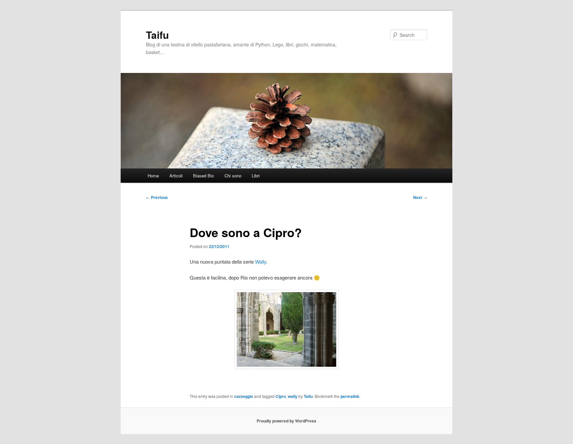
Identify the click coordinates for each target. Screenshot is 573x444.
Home (153, 175)
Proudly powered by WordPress (286, 421)
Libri (256, 175)
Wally (260, 261)
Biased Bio (203, 175)
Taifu (157, 35)
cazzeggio (243, 396)
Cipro (281, 396)
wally (292, 396)
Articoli (176, 175)
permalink (350, 396)
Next (420, 197)
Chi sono (232, 175)
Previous (157, 197)
